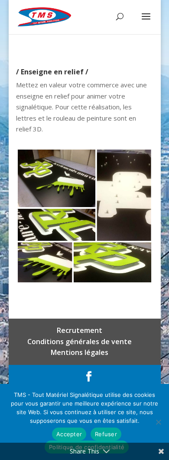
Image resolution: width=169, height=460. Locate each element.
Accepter (69, 434)
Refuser (106, 434)
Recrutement (79, 330)
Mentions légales (79, 352)
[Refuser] (158, 422)
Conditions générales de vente (79, 341)
